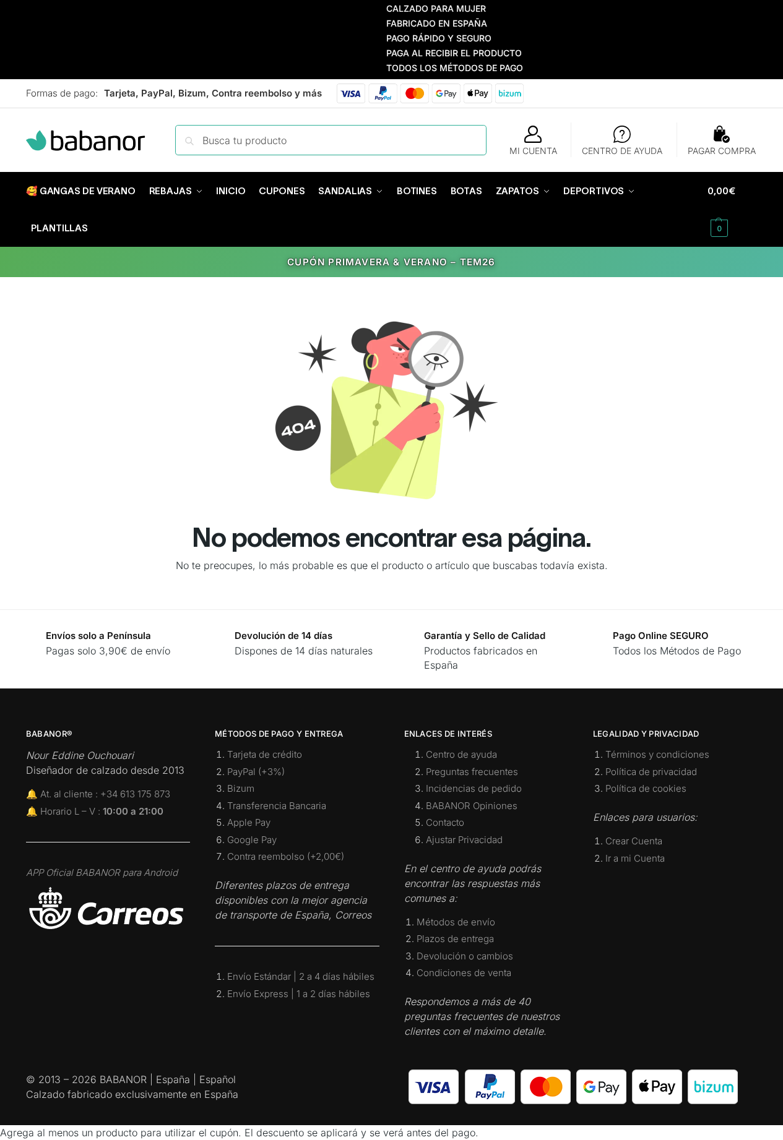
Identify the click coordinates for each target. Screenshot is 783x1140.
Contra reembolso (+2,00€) (285, 856)
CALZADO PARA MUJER (421, 8)
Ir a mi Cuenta (635, 858)
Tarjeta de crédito (264, 754)
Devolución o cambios (465, 956)
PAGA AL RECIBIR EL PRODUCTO (439, 53)
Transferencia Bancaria (276, 806)
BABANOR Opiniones (471, 806)
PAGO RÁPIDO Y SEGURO (424, 38)
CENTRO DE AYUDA (622, 150)
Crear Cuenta (633, 841)
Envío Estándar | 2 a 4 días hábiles (300, 976)
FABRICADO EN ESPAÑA (421, 23)
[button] (732, 210)
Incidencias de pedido (474, 788)
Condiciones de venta (464, 973)
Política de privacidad (651, 772)
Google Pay (252, 840)
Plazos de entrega (455, 939)
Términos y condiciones (657, 754)
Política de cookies (645, 788)
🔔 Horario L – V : (94, 811)
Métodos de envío (456, 922)
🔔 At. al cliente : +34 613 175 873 (98, 794)
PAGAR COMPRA (722, 150)
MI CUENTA (533, 150)
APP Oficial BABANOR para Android (102, 872)
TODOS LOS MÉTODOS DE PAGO (439, 67)
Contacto (445, 822)
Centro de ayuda (461, 754)
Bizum (240, 788)
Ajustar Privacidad (464, 840)
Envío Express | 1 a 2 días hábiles (298, 994)
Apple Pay (248, 822)
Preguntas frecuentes (472, 772)
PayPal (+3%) (256, 772)
